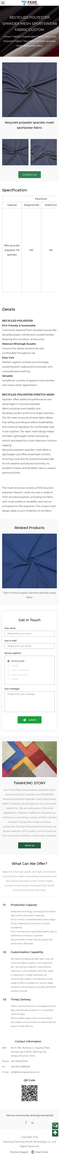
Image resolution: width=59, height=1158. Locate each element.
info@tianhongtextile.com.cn (25, 1072)
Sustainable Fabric (32, 36)
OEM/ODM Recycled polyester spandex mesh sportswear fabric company (29, 799)
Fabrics (16, 36)
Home (6, 36)
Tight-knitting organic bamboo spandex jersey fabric (29, 595)
